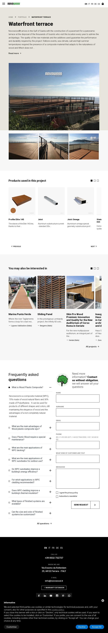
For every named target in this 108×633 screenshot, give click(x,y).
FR (92, 4)
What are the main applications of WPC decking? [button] (27, 449)
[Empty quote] (102, 4)
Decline (81, 627)
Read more (14, 53)
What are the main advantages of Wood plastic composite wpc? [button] (27, 427)
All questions (43, 523)
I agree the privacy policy (68, 493)
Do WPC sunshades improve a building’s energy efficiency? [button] (26, 470)
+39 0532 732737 (54, 557)
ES (99, 4)
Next (93, 246)
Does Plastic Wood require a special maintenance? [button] (28, 438)
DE (95, 4)
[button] (91, 181)
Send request (81, 505)
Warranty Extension (54, 588)
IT (89, 4)
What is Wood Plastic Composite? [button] (27, 387)
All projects (91, 346)
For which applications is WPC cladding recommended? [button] (26, 481)
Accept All (96, 627)
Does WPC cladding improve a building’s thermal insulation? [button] (26, 491)
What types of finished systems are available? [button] (28, 502)
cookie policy (57, 609)
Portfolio (22, 17)
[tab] (30, 387)
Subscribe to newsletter (68, 496)
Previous (17, 246)
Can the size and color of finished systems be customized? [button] (27, 513)
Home (11, 17)
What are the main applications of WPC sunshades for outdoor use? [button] (27, 459)
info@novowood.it (54, 581)
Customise (12, 627)
